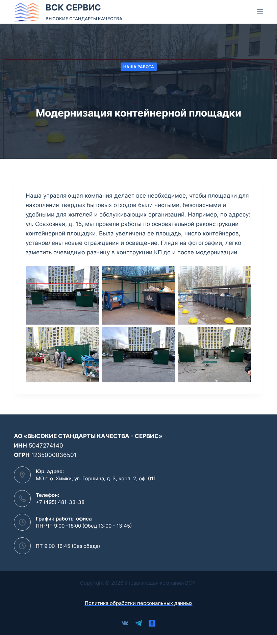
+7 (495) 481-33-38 (60, 502)
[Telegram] (138, 623)
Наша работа (138, 66)
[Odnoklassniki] (152, 623)
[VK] (125, 623)
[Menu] (260, 12)
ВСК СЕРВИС (73, 7)
